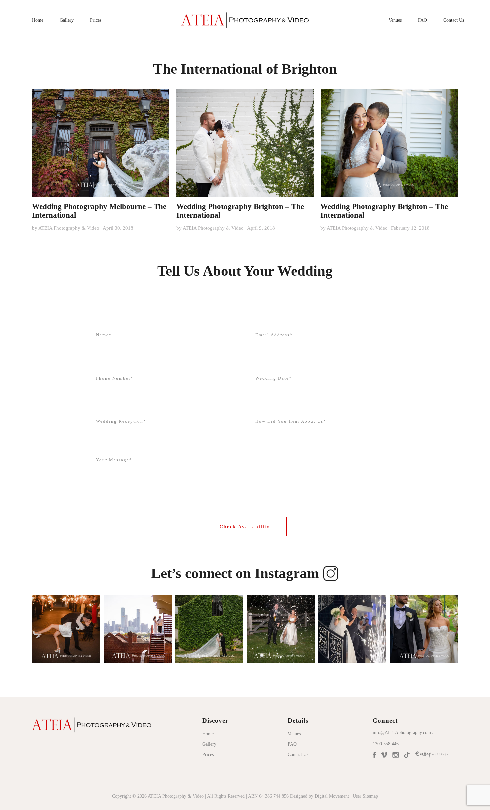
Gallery (67, 20)
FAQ (422, 20)
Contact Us (453, 20)
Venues (395, 20)
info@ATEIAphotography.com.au (405, 732)
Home (37, 20)
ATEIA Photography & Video (68, 228)
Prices (95, 20)
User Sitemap (365, 796)
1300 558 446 (386, 743)
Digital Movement (332, 796)
